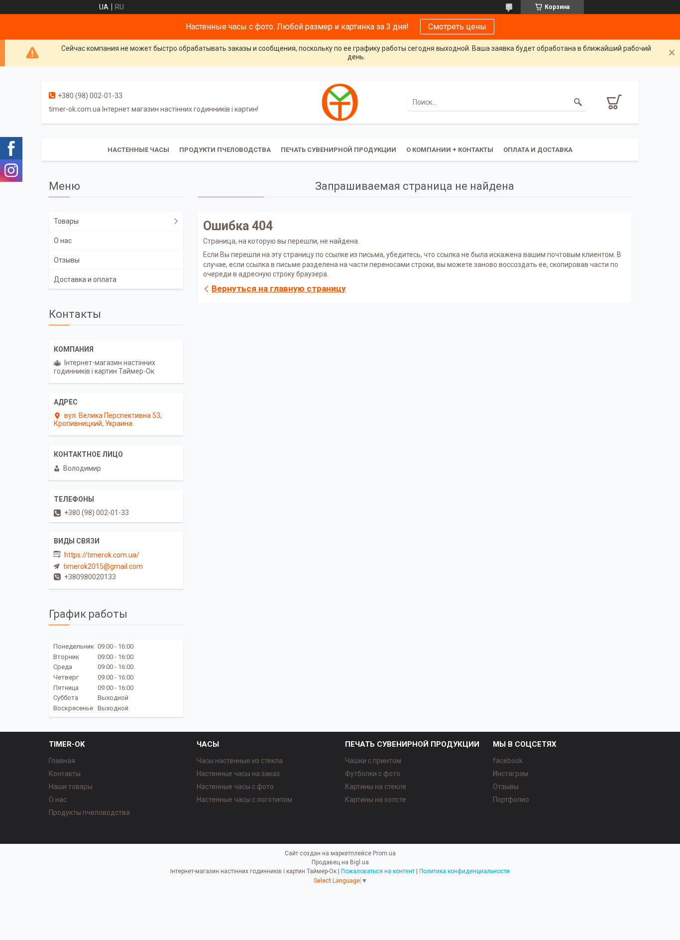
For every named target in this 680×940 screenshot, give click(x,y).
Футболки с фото (372, 774)
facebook (508, 761)
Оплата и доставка (537, 149)
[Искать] (578, 102)
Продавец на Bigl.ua (340, 862)
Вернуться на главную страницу (279, 288)
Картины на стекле (375, 787)
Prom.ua (384, 853)
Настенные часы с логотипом (244, 800)
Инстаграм (510, 774)
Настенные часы (138, 149)
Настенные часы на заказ (238, 774)
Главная (62, 761)
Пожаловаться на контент (378, 871)
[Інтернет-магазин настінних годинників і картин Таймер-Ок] (340, 102)
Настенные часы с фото (235, 787)
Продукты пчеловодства (89, 812)
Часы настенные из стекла (240, 761)
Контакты (65, 774)
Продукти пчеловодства (225, 149)
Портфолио (511, 800)
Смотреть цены (457, 26)
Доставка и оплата (85, 279)
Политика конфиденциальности (464, 871)
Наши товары (71, 787)
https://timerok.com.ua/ (101, 555)
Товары (66, 221)
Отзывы (67, 260)
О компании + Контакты (449, 149)
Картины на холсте (375, 800)
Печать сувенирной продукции (338, 149)
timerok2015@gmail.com (103, 566)
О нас (63, 241)
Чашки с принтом (373, 761)
